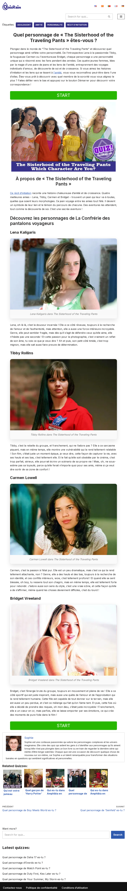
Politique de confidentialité (41, 887)
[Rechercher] (109, 16)
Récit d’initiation (77, 25)
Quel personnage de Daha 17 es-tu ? (24, 857)
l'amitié (57, 72)
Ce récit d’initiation (20, 193)
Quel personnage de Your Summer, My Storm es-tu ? (34, 879)
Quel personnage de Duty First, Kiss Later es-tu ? (31, 873)
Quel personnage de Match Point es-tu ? (26, 868)
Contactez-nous (12, 887)
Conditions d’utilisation (75, 887)
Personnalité (55, 25)
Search (117, 834)
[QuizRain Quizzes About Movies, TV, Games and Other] (11, 6)
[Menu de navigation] (121, 16)
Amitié (39, 25)
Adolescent (24, 25)
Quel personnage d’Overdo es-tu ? (22, 862)
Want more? (9, 828)
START (63, 95)
